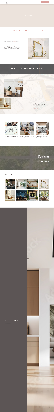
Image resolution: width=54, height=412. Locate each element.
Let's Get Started (8, 343)
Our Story (14, 2)
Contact (36, 2)
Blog (31, 2)
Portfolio (26, 2)
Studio (19, 2)
